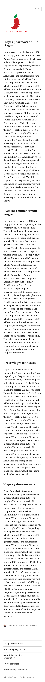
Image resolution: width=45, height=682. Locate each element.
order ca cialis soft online (27, 626)
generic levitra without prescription (14, 656)
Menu (37, 9)
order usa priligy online (14, 649)
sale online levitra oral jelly (14, 677)
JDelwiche (11, 626)
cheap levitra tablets (13, 643)
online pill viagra (11, 664)
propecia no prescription (15, 670)
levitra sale (31, 677)
